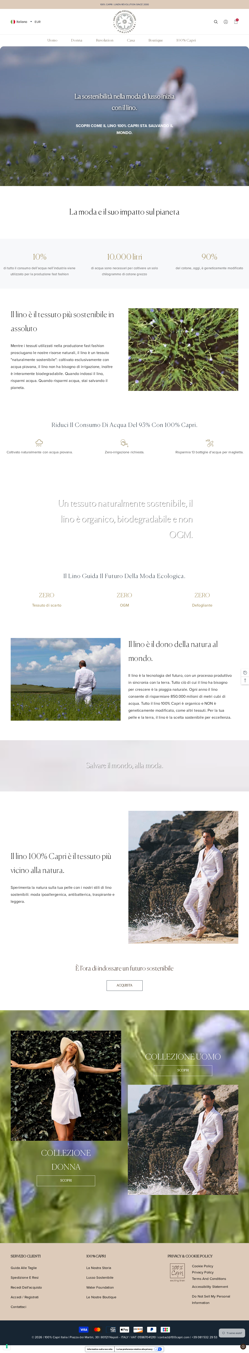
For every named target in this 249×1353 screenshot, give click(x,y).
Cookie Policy (202, 1266)
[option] (124, 116)
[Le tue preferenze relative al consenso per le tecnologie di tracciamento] (7, 1346)
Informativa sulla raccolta (100, 1349)
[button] (31, 21)
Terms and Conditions (209, 1278)
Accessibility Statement (210, 1286)
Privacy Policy (203, 1272)
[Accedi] (226, 21)
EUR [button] (37, 21)
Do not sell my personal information (211, 1299)
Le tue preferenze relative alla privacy (135, 1349)
